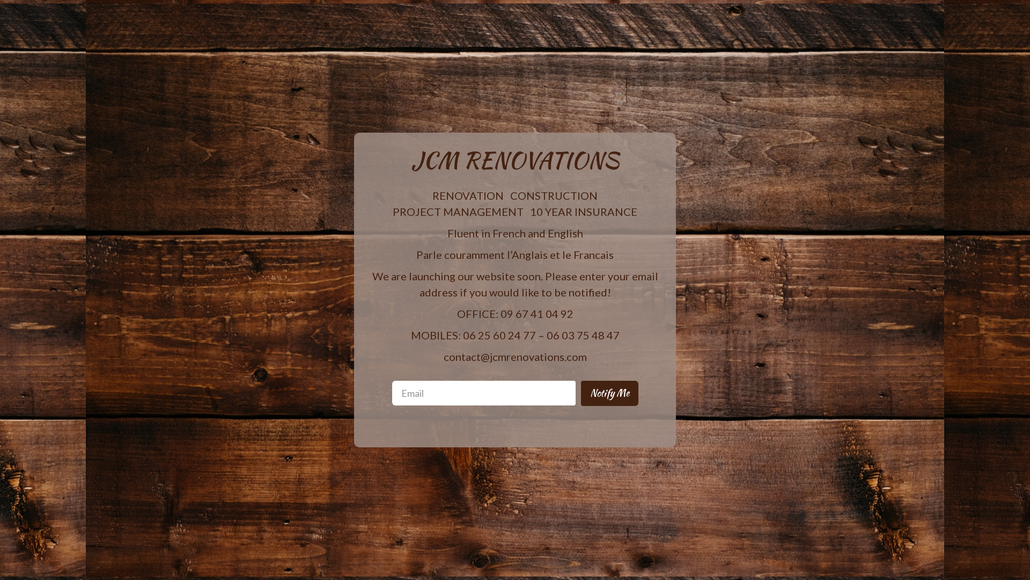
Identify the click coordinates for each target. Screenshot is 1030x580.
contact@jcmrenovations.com (515, 356)
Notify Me (609, 393)
